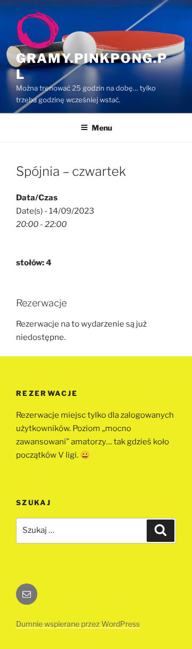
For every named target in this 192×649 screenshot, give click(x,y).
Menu (102, 127)
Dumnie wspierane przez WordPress (78, 623)
